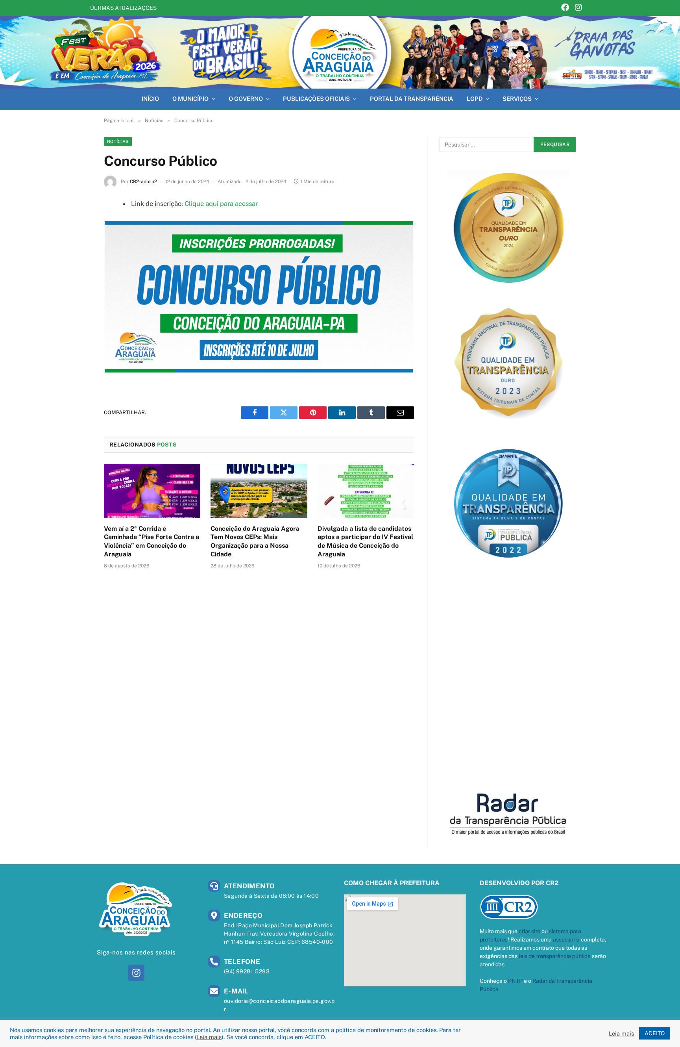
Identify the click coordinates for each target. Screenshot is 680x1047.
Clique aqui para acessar (221, 204)
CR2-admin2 (143, 181)
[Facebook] (565, 8)
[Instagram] (578, 8)
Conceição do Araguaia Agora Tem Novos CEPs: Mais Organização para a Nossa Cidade (258, 8)
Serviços (517, 98)
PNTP (515, 981)
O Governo (246, 98)
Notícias (118, 141)
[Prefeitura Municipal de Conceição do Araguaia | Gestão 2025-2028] (340, 52)
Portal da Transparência (411, 98)
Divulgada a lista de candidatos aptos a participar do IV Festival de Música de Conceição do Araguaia (365, 541)
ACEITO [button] (655, 1033)
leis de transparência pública (555, 956)
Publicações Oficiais (316, 98)
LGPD (474, 98)
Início (150, 98)
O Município (190, 98)
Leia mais (209, 1037)
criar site (529, 931)
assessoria (566, 939)
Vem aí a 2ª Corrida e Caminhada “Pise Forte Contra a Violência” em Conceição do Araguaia (151, 541)
